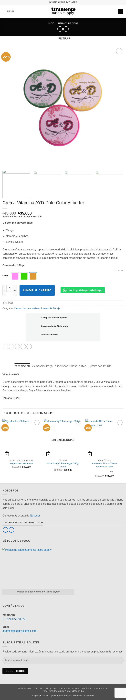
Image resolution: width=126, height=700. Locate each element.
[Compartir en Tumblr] (29, 346)
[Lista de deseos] (108, 11)
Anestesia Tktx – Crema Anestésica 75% (104, 465)
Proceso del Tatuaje (50, 308)
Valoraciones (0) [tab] (42, 366)
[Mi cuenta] (114, 11)
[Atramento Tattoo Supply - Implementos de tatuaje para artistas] (63, 11)
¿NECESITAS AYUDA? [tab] (99, 366)
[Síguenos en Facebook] (5, 530)
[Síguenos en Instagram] (11, 530)
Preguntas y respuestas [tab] (70, 366)
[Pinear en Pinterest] (23, 346)
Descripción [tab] (22, 366)
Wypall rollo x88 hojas (21, 463)
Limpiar (120, 270)
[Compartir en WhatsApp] (5, 346)
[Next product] (60, 28)
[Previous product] (65, 28)
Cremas (17, 308)
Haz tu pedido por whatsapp (84, 290)
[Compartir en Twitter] (17, 346)
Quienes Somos (26, 688)
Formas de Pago (70, 688)
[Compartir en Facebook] (11, 346)
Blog (39, 688)
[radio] (15, 276)
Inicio (51, 23)
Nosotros (35, 515)
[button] (8, 11)
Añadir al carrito (37, 290)
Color (5, 276)
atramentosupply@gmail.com (19, 630)
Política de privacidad (95, 688)
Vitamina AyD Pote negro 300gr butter (63, 465)
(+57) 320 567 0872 (13, 619)
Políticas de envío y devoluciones (63, 691)
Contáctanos (52, 688)
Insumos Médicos (68, 23)
